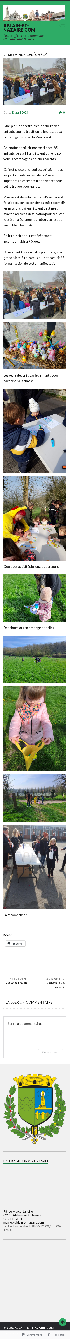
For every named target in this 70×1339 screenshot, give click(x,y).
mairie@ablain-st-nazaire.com (24, 1222)
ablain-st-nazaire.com (19, 27)
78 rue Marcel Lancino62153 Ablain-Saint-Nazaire (22, 1213)
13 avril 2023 (19, 112)
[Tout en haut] (62, 1322)
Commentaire (50, 1052)
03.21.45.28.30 (13, 1218)
